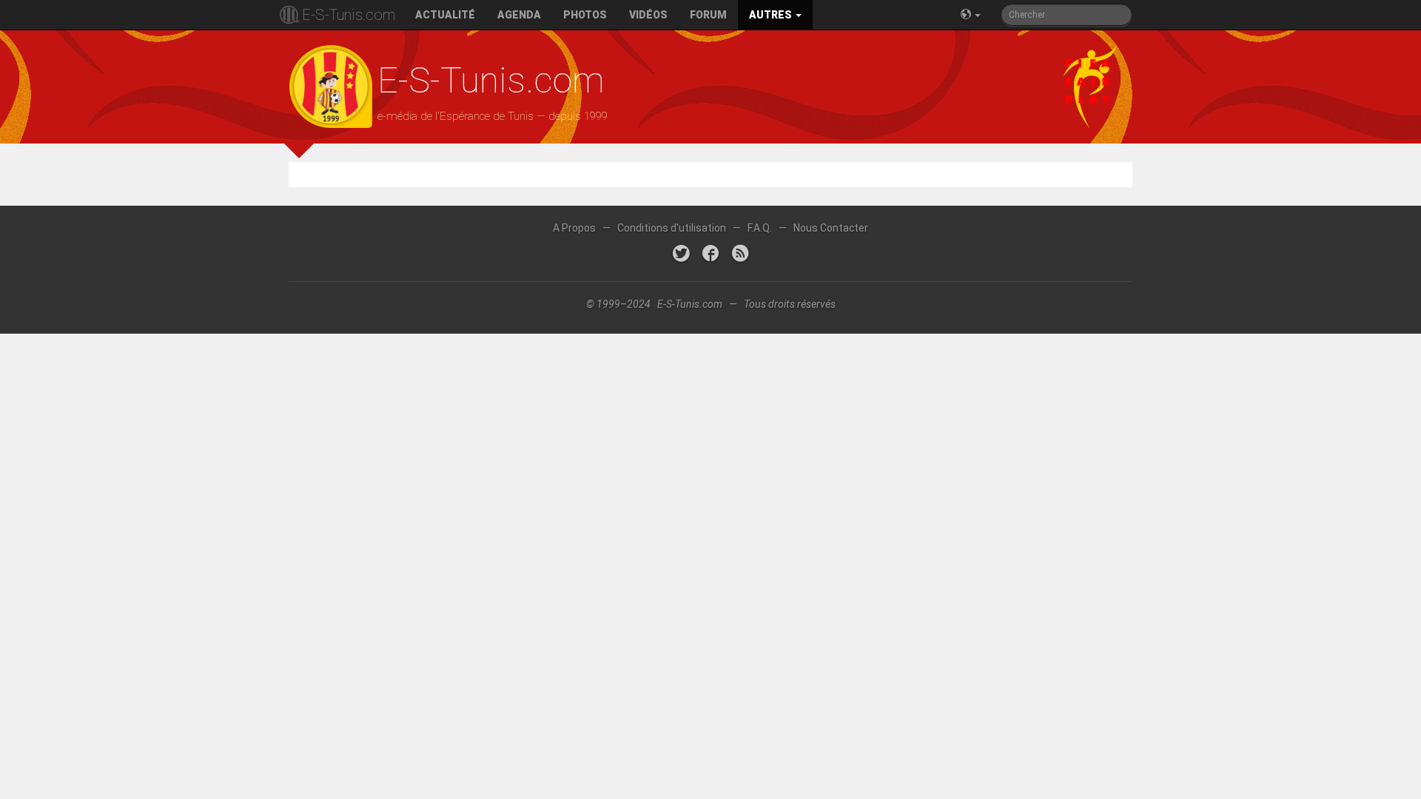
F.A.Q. (760, 228)
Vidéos (648, 15)
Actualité (445, 15)
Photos (585, 15)
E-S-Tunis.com (348, 15)
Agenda (519, 15)
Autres (771, 15)
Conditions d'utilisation (671, 228)
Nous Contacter (830, 228)
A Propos (574, 228)
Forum (708, 15)
